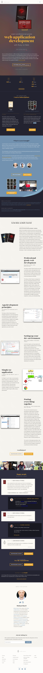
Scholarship (4, 659)
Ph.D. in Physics (17, 623)
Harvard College (22, 622)
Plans (3, 657)
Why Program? (26, 660)
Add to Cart (11, 129)
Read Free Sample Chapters (16, 453)
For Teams (3, 660)
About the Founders (16, 174)
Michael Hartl (16, 608)
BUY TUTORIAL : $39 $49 (21, 64)
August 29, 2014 (24, 506)
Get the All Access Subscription (11, 193)
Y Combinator (22, 625)
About (14, 660)
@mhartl (22, 501)
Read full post (21, 60)
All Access (32, 129)
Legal (35, 655)
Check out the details (21, 578)
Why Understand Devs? (27, 662)
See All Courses (27, 174)
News (14, 662)
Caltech (23, 623)
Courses (3, 655)
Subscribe (28, 642)
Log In (3, 662)
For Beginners (26, 663)
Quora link (17, 535)
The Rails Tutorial (15, 657)
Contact (35, 657)
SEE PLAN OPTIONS (28, 453)
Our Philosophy (15, 659)
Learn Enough (16, 614)
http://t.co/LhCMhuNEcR (32, 503)
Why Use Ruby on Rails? (27, 655)
